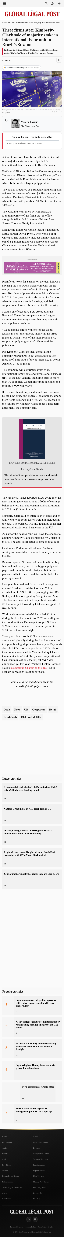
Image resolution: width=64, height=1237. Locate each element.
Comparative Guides (41, 1153)
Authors (5, 1159)
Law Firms (6, 1164)
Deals (7, 709)
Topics (4, 1147)
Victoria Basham (29, 121)
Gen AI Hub (7, 1142)
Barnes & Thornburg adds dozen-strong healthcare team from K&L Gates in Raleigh (36, 1046)
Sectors (5, 1170)
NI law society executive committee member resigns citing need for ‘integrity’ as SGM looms (38, 1024)
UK (26, 709)
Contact (51, 1227)
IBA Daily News (39, 1187)
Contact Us (37, 1193)
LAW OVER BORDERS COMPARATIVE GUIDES (32, 463)
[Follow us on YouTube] (35, 1219)
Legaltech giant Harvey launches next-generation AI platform (35, 1066)
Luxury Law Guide (32, 469)
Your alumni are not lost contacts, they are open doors (31, 874)
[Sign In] (59, 4)
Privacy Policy (30, 1227)
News (4, 22)
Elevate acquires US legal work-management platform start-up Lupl (34, 1110)
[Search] (46, 4)
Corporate (38, 709)
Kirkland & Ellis (31, 717)
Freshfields (10, 717)
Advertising (42, 1227)
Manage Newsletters (41, 1181)
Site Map (36, 1198)
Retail (52, 709)
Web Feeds (6, 1198)
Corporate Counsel (40, 1142)
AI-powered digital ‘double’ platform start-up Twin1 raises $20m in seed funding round (30, 788)
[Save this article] (59, 60)
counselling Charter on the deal (29, 667)
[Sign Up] (53, 4)
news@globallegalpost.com (32, 686)
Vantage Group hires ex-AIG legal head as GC (27, 808)
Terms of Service (16, 1227)
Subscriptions (7, 1181)
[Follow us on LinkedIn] (28, 1219)
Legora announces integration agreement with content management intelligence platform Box (36, 1003)
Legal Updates (39, 1170)
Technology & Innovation (12, 1187)
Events (5, 1153)
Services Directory (40, 1159)
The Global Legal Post (30, 126)
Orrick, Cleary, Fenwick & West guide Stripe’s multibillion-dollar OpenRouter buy (28, 832)
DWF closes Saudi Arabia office (38, 1087)
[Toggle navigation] (4, 3)
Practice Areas (39, 1164)
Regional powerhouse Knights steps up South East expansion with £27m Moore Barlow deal (29, 853)
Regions (36, 1147)
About (4, 1193)
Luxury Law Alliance (10, 1176)
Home (4, 1136)
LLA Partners (38, 1176)
